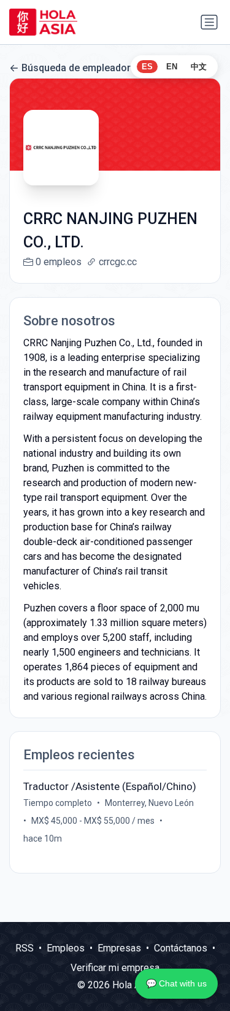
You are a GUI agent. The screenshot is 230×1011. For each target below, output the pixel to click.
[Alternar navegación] (209, 22)
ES (147, 66)
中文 (199, 66)
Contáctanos (180, 948)
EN (171, 66)
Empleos (66, 948)
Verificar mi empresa (115, 968)
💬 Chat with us (176, 983)
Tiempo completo (57, 803)
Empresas (119, 948)
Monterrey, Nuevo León (149, 803)
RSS (24, 948)
